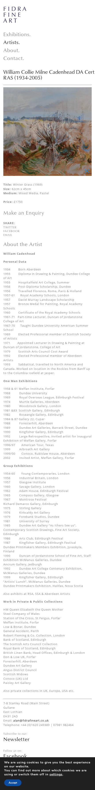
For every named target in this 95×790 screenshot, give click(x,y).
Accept (13, 782)
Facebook (11, 231)
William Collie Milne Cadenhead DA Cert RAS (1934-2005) (48, 74)
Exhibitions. (17, 34)
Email (7, 235)
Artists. (11, 42)
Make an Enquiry (23, 212)
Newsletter (16, 739)
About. (11, 50)
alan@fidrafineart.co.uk (31, 720)
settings (56, 774)
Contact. (13, 58)
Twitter (10, 227)
